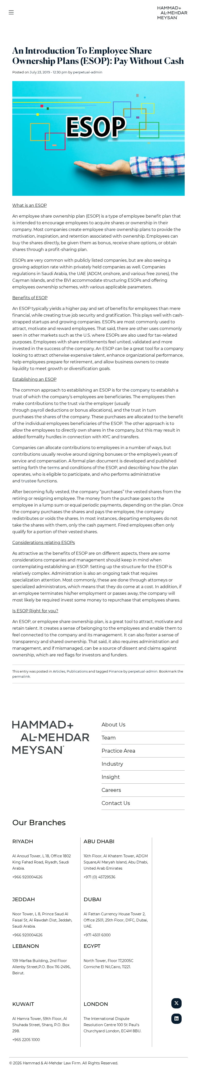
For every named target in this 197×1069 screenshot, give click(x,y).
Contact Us (116, 803)
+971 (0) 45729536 (99, 877)
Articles (59, 671)
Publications (77, 671)
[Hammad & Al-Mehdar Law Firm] (173, 12)
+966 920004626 (27, 877)
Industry (112, 764)
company (140, 390)
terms (53, 467)
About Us (113, 725)
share (110, 229)
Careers (111, 790)
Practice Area (118, 751)
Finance (116, 671)
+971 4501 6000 (97, 935)
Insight (111, 777)
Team (109, 738)
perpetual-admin (87, 72)
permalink (21, 676)
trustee (28, 481)
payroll (37, 410)
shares (49, 416)
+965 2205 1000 (26, 1039)
